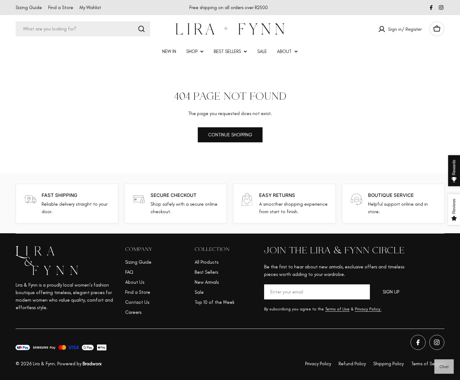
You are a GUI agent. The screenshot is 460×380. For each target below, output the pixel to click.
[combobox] (83, 28)
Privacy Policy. (368, 309)
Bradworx (92, 364)
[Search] (141, 29)
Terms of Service (427, 364)
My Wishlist (90, 7)
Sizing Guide (29, 7)
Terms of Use (337, 309)
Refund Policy (352, 364)
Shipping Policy (388, 364)
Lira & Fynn (44, 364)
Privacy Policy (318, 364)
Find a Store (60, 7)
